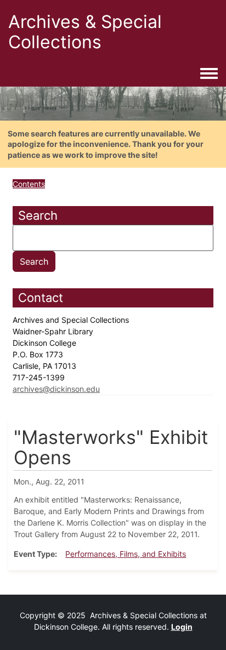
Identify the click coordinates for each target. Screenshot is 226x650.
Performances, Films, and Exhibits (125, 553)
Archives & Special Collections (85, 32)
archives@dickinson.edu (56, 389)
